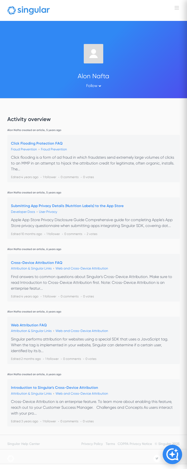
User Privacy (48, 212)
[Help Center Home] (28, 10)
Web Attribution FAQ (29, 325)
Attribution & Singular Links (31, 268)
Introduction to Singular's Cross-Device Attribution (54, 387)
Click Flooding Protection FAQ (37, 143)
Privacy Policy (92, 444)
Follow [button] (91, 85)
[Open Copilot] (172, 454)
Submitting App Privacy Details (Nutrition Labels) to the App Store (67, 206)
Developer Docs (23, 212)
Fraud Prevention (24, 149)
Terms (110, 444)
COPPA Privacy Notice (135, 444)
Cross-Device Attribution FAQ (36, 263)
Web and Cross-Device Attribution (82, 268)
